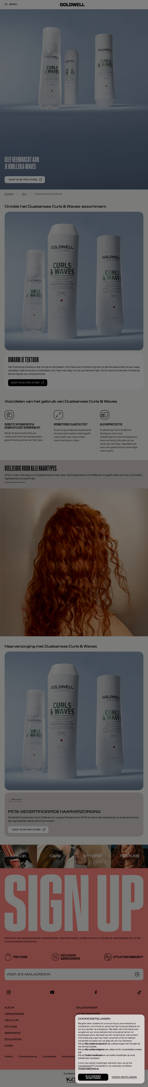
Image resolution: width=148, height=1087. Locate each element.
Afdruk (95, 1069)
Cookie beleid (85, 1069)
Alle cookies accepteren (93, 1077)
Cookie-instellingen (124, 1077)
